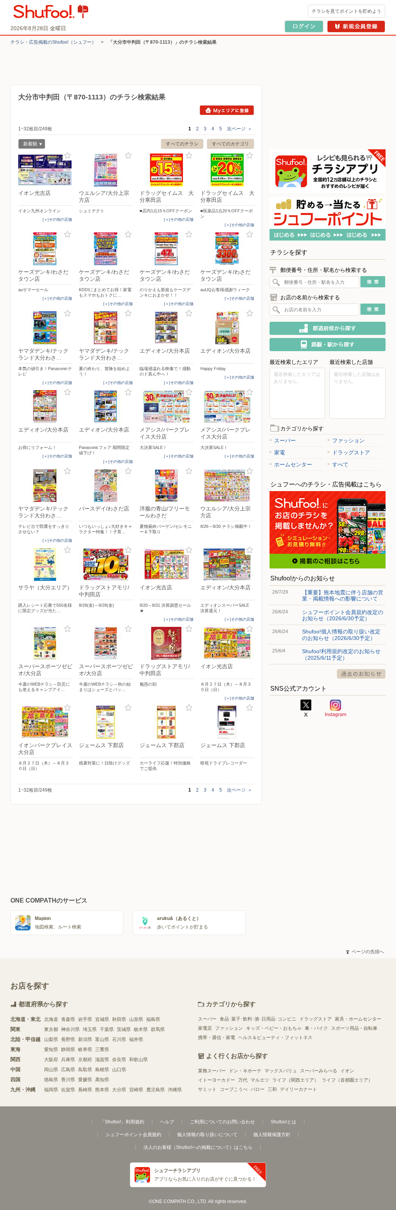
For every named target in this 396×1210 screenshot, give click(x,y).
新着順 (27, 144)
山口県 (119, 1069)
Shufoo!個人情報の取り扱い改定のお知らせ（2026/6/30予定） (341, 634)
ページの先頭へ (365, 951)
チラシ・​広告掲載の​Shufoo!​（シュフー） (53, 42)
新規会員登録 (356, 26)
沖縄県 (175, 1089)
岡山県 (51, 1069)
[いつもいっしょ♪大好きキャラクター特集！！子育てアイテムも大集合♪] (106, 485)
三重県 (102, 1049)
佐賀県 (68, 1089)
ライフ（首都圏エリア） (347, 1080)
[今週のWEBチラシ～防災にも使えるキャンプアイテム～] (45, 643)
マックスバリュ (281, 1070)
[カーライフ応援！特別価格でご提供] (167, 722)
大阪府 (51, 1059)
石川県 (119, 1039)
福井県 (136, 1039)
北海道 (51, 1019)
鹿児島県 (155, 1089)
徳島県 (51, 1079)
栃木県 (141, 1029)
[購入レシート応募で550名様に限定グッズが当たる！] (45, 564)
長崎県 (85, 1089)
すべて (340, 464)
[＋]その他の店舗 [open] (57, 219)
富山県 (102, 1039)
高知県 (102, 1079)
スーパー (285, 440)
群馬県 (158, 1029)
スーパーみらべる (318, 1070)
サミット (207, 1089)
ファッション (348, 440)
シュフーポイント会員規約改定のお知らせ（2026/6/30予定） (342, 615)
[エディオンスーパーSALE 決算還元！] (227, 564)
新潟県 (85, 1039)
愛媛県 (85, 1079)
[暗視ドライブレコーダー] (227, 722)
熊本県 (102, 1089)
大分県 (119, 1089)
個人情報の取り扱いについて (207, 1134)
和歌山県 (138, 1059)
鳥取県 (85, 1069)
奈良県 (119, 1059)
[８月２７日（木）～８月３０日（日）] (227, 643)
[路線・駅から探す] (328, 344)
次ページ (239, 128)
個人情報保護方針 (271, 1134)
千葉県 (107, 1029)
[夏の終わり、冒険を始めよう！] (106, 327)
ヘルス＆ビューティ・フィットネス (275, 1037)
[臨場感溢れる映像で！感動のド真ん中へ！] (167, 327)
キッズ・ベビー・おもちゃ (274, 1028)
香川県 (68, 1079)
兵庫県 (68, 1059)
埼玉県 (90, 1029)
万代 (243, 1080)
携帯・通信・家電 (216, 1037)
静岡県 (68, 1049)
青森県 (68, 1019)
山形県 (136, 1019)
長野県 (68, 1039)
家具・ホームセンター (358, 1019)
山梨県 (51, 1039)
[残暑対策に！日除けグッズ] (106, 722)
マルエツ (260, 1080)
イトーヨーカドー (216, 1080)
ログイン (304, 26)
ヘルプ (167, 1122)
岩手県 (85, 1019)
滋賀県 (102, 1059)
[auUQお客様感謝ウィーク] (227, 248)
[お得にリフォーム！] (45, 406)
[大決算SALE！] (167, 406)
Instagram (335, 708)
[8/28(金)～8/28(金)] (106, 564)
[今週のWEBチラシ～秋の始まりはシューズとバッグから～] (106, 643)
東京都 (51, 1029)
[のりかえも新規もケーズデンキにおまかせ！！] (167, 248)
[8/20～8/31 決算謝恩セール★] (167, 564)
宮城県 (102, 1019)
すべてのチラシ (182, 144)
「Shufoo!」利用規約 (122, 1122)
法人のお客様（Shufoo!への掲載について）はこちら (198, 1147)
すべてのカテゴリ (230, 144)
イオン (347, 1070)
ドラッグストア (351, 452)
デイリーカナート (298, 1089)
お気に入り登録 (67, 155)
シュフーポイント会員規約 (133, 1134)
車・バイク (316, 1028)
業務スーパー (212, 1070)
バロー (258, 1089)
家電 (279, 452)
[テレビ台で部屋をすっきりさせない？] (45, 485)
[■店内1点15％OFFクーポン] (167, 170)
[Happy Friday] (227, 327)
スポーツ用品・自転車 (354, 1028)
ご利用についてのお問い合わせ (222, 1122)
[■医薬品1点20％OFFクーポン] (227, 170)
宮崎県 (136, 1089)
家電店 (205, 1028)
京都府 (85, 1059)
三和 (272, 1089)
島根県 (102, 1069)
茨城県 (124, 1029)
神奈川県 (70, 1029)
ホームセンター (293, 464)
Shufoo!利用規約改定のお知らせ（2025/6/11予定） (341, 654)
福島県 (153, 1019)
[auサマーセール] (45, 248)
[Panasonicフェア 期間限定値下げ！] (106, 406)
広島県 (68, 1069)
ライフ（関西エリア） (295, 1080)
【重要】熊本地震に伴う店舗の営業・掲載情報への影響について (342, 595)
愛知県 (51, 1049)
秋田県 (119, 1019)
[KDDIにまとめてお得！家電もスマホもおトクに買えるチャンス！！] (106, 248)
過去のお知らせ (361, 674)
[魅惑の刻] (167, 643)
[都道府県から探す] (328, 328)
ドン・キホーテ (245, 1070)
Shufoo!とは (283, 1122)
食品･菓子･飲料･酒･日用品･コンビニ (258, 1019)
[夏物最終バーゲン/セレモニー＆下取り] (167, 485)
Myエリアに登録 (227, 110)
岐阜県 (85, 1049)
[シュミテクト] (106, 170)
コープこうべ (234, 1089)
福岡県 (51, 1089)
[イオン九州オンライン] (45, 170)
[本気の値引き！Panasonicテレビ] (45, 327)
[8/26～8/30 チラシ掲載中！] (227, 485)
